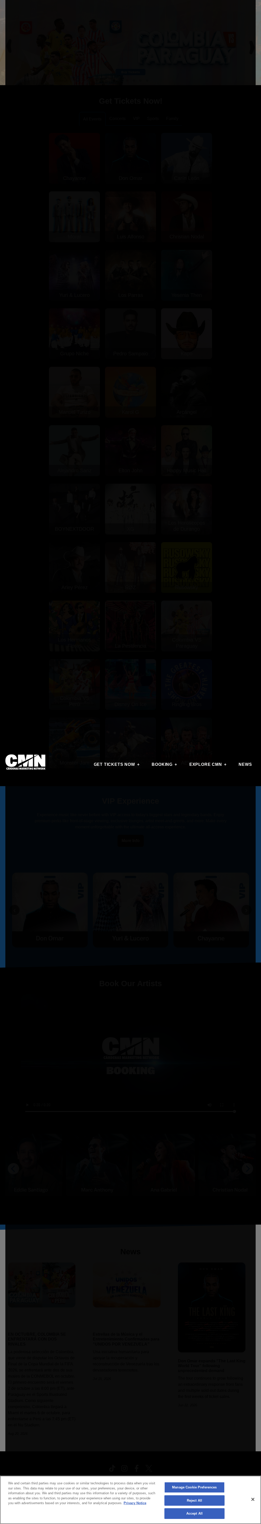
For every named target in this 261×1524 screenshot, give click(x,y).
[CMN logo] (25, 762)
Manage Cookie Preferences (194, 1487)
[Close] (252, 1499)
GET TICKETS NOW (114, 764)
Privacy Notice (135, 1503)
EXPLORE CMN (205, 764)
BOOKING (162, 764)
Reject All (194, 1500)
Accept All (194, 1513)
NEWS (245, 764)
